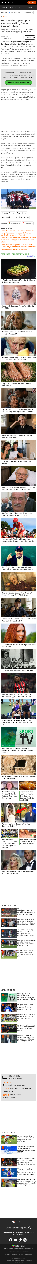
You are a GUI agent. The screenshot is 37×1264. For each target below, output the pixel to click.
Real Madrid (7, 217)
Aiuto (25, 1256)
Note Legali (14, 1254)
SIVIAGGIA (31, 1250)
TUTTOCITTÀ (21, 1250)
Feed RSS (15, 1234)
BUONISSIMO (19, 1251)
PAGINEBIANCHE (12, 1250)
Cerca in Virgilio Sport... (17, 1227)
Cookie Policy (28, 1254)
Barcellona (21, 213)
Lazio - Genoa (8, 1091)
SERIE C (21, 7)
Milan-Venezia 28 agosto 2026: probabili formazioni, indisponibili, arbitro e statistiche (18, 246)
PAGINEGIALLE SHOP (27, 1248)
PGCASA (5, 1250)
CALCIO (7, 16)
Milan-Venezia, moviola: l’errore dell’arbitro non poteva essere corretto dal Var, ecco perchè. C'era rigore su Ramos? (17, 233)
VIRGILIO (10, 1248)
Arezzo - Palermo (16, 1095)
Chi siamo (7, 1254)
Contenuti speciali (9, 1232)
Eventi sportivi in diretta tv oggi (14, 1085)
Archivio (21, 1234)
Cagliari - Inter (26, 1088)
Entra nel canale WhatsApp (19, 83)
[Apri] (2, 2)
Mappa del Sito (29, 1232)
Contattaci (19, 1232)
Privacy (21, 1254)
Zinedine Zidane (22, 217)
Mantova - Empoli (9, 1098)
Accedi (31, 2)
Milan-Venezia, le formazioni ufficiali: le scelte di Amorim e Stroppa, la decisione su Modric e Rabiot (18, 240)
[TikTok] (20, 1241)
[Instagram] (25, 1241)
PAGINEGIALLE (18, 1248)
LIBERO (6, 1248)
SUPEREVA (26, 1251)
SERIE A (4, 7)
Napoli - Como (15, 1088)
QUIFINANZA (11, 1251)
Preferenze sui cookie (16, 1256)
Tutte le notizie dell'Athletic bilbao (14, 249)
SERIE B (13, 7)
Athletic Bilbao (8, 213)
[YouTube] (15, 1241)
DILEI (26, 1250)
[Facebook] (10, 1241)
